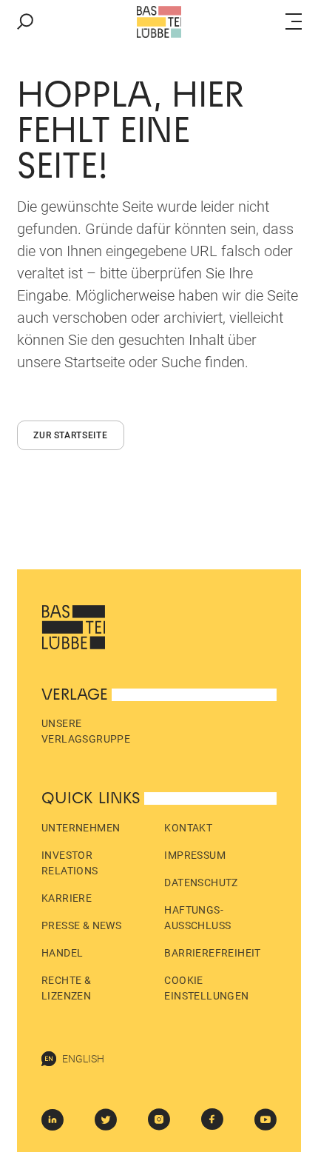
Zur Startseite (70, 435)
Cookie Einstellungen (206, 988)
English (83, 1059)
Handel (62, 953)
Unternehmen (80, 828)
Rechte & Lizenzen (66, 988)
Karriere (66, 898)
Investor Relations (69, 863)
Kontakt (188, 828)
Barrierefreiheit (212, 953)
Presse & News (81, 925)
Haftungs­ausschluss (197, 917)
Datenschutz (200, 882)
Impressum (195, 855)
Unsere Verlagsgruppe (85, 731)
